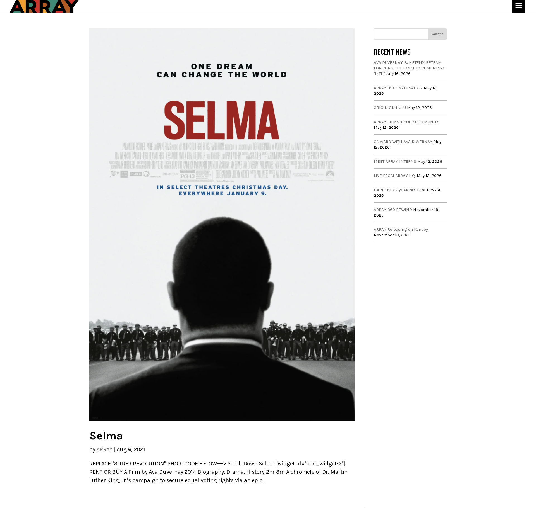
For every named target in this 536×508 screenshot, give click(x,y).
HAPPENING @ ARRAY (395, 189)
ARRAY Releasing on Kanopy (401, 229)
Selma (106, 435)
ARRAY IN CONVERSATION (398, 87)
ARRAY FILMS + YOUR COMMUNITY (406, 121)
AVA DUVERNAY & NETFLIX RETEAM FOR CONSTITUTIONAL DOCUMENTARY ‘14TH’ (409, 68)
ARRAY (104, 449)
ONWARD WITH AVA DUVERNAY (403, 141)
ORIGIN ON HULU (390, 107)
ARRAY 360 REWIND (393, 209)
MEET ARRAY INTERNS (395, 161)
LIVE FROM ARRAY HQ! (395, 175)
